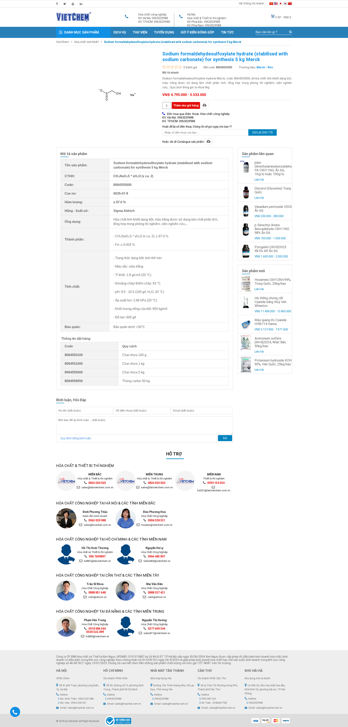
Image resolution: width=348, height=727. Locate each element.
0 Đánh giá (190, 67)
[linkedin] (81, 3)
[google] (73, 3)
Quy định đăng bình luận (75, 438)
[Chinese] (290, 4)
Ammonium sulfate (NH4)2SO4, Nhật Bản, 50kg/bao (270, 342)
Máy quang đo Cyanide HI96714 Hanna (271, 322)
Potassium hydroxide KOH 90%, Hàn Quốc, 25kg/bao (273, 362)
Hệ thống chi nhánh (251, 3)
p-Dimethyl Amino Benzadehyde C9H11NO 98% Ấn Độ (272, 229)
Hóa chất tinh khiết (86, 42)
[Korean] (285, 4)
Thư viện (140, 32)
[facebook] (57, 3)
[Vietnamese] (271, 4)
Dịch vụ (120, 32)
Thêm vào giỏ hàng (186, 105)
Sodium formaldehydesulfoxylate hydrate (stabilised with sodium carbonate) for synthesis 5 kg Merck (172, 42)
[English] (276, 4)
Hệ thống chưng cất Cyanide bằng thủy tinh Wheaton (270, 302)
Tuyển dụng (164, 32)
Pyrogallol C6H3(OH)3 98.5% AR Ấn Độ (270, 249)
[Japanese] (281, 4)
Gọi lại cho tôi (262, 132)
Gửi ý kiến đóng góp (197, 32)
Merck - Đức (265, 67)
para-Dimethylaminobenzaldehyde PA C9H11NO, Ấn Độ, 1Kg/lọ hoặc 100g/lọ (275, 168)
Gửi (225, 438)
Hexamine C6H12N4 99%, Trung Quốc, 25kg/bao (273, 281)
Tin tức (227, 32)
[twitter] (64, 3)
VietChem (62, 42)
